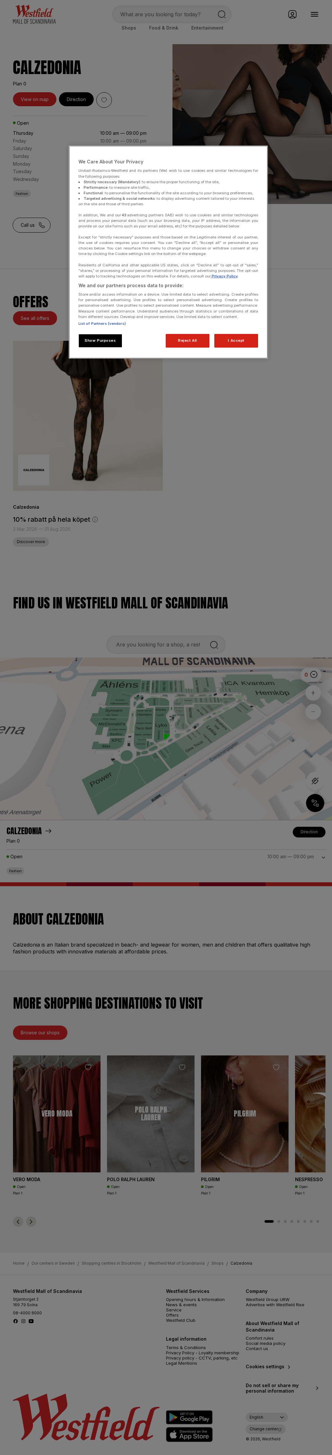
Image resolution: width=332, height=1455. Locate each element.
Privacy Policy (224, 276)
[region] (168, 252)
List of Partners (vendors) (102, 323)
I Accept (236, 340)
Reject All (187, 340)
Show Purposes (100, 340)
